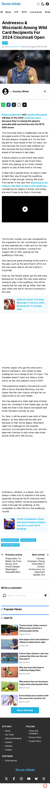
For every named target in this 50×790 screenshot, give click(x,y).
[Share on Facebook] (8, 105)
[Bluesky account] (36, 778)
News (8, 12)
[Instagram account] (21, 778)
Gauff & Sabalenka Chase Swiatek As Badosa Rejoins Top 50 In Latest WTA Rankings (31, 524)
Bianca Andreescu (11, 114)
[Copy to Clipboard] (24, 105)
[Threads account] (43, 778)
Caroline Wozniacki (37, 114)
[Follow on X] (45, 91)
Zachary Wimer (14, 47)
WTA (24, 12)
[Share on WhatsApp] (3, 105)
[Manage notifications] (45, 786)
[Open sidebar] (1, 12)
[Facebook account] (13, 778)
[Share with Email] (19, 105)
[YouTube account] (28, 778)
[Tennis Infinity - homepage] (11, 4)
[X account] (6, 778)
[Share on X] (14, 105)
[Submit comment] (45, 595)
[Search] (38, 4)
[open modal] (47, 4)
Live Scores (36, 12)
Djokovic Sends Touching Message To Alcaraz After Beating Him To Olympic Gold (31, 304)
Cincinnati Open (32, 117)
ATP (16, 12)
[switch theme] (43, 4)
